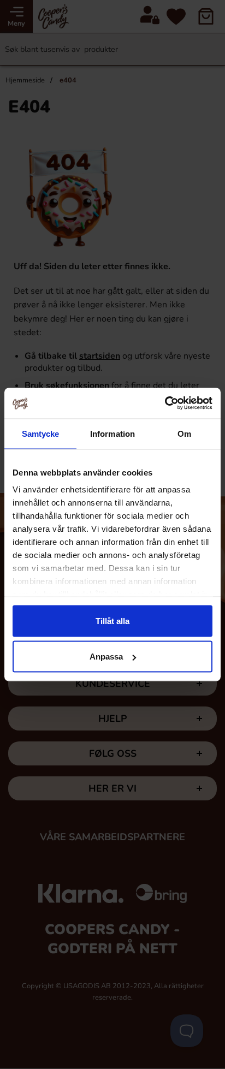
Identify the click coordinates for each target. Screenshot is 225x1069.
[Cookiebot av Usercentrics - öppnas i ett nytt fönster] (164, 403)
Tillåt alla (112, 620)
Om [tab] (184, 433)
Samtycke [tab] (41, 433)
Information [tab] (112, 433)
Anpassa (106, 656)
